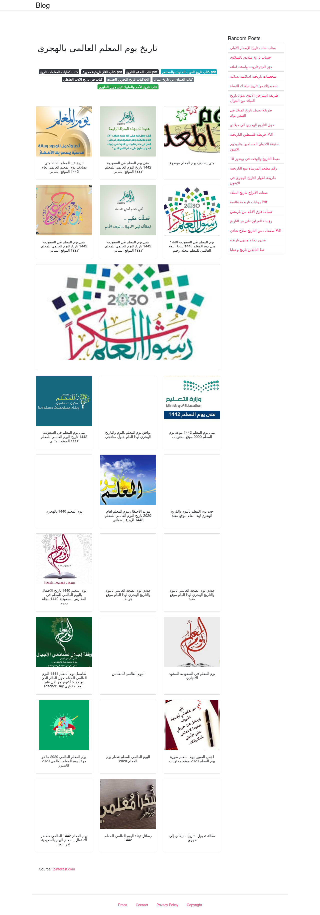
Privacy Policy (167, 904)
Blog (43, 5)
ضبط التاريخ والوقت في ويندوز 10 (255, 158)
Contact (142, 904)
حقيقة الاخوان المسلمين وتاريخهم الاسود (254, 146)
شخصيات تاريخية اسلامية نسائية (253, 76)
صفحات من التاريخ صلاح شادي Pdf (255, 230)
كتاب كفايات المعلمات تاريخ (59, 71)
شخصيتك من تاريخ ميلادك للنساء (254, 85)
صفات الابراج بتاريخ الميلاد (249, 192)
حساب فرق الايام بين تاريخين (251, 211)
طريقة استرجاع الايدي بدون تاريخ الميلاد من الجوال (254, 98)
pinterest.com (64, 868)
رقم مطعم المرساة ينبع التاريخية (253, 168)
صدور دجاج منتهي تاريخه (248, 239)
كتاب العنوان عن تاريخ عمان (173, 79)
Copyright (194, 904)
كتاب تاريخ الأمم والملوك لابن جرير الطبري (128, 86)
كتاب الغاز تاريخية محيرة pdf (102, 71)
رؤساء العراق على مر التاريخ (251, 220)
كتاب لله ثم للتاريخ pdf (141, 71)
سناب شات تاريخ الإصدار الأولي (253, 47)
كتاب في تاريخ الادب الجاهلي (82, 79)
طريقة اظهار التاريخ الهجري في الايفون (253, 180)
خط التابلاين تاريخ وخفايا (247, 249)
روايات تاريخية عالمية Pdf (248, 201)
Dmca (122, 904)
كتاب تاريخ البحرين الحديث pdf (128, 79)
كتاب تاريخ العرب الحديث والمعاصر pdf (189, 71)
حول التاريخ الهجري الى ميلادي (252, 124)
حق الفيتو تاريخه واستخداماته (251, 66)
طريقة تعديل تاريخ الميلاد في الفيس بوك (251, 112)
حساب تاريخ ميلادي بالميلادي (250, 57)
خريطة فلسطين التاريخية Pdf (251, 134)
